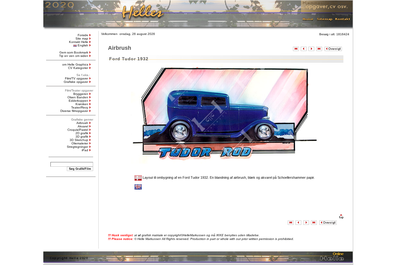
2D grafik (81, 133)
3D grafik (81, 136)
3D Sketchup (79, 140)
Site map (81, 38)
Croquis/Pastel (77, 129)
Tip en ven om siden (73, 56)
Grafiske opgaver (76, 81)
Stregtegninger (77, 146)
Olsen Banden (77, 97)
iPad (85, 150)
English (83, 45)
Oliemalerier (79, 143)
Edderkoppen (78, 100)
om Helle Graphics (75, 64)
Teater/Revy (79, 107)
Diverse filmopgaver (74, 111)
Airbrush (82, 123)
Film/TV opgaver (76, 78)
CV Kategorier (78, 68)
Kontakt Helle (78, 42)
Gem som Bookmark (73, 52)
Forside (83, 35)
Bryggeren (80, 94)
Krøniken (81, 104)
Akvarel (83, 126)
